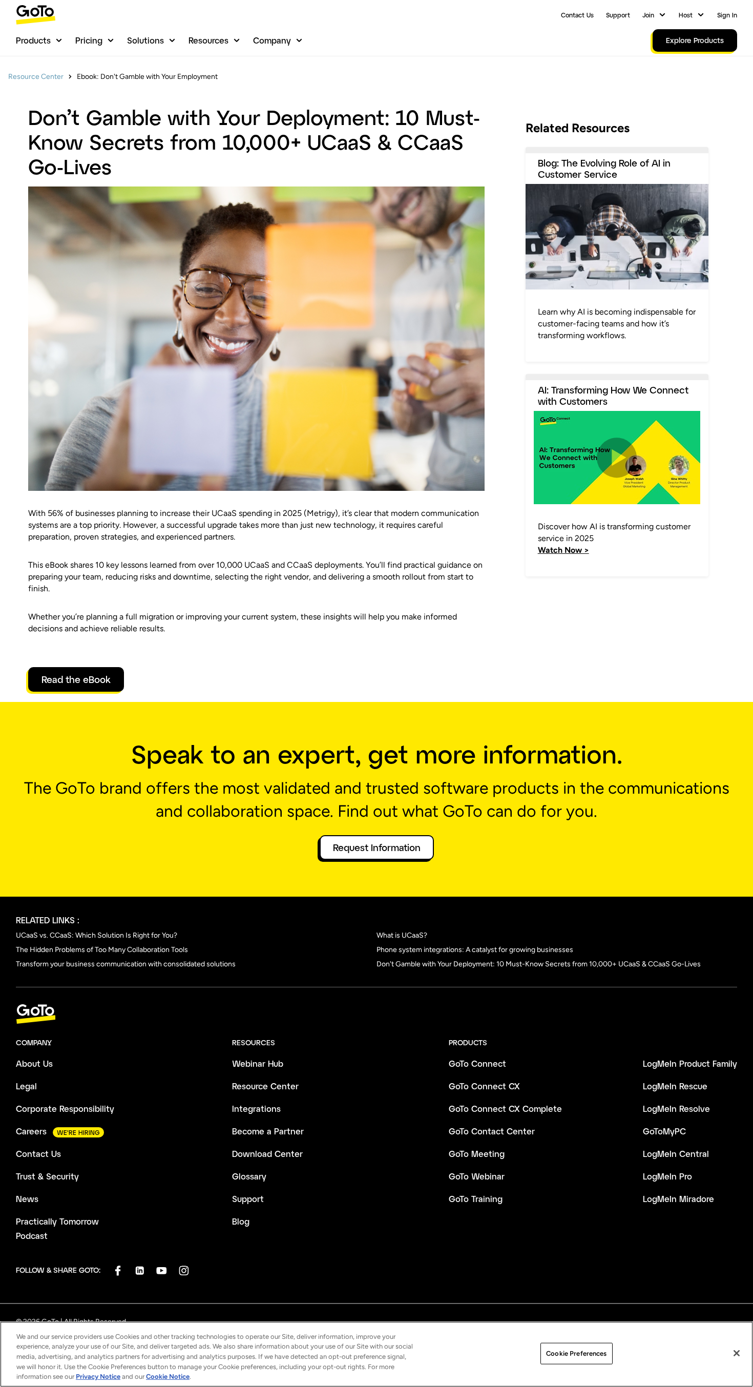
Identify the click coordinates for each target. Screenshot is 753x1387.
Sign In (727, 14)
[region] (376, 1354)
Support (618, 14)
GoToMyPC (664, 1131)
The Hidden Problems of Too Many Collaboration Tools (102, 949)
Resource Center (36, 76)
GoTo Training (476, 1199)
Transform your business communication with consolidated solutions (126, 964)
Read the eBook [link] (76, 679)
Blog (240, 1221)
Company (272, 40)
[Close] (736, 1353)
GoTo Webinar (477, 1176)
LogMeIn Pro (667, 1176)
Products (33, 40)
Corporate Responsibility (65, 1108)
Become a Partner (268, 1131)
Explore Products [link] (695, 40)
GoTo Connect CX (484, 1086)
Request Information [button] (377, 847)
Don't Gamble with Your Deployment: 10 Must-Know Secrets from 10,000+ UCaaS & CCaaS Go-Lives (538, 964)
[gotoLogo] (36, 14)
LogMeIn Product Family (690, 1063)
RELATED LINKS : (47, 920)
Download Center (267, 1153)
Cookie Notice (168, 1376)
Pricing (88, 40)
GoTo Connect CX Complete (505, 1108)
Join (648, 14)
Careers (31, 1131)
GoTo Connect (477, 1063)
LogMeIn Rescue (675, 1086)
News (27, 1199)
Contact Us (577, 14)
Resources (208, 40)
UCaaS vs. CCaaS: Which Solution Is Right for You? (96, 935)
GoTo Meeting (477, 1153)
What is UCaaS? (401, 935)
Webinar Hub (257, 1063)
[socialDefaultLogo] (117, 1270)
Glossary (249, 1176)
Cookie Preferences (576, 1353)
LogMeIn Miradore (678, 1199)
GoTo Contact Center (492, 1131)
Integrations (256, 1108)
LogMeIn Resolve (676, 1108)
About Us (34, 1063)
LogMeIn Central (676, 1153)
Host (686, 14)
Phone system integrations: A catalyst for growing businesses (474, 949)
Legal (26, 1086)
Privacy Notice (98, 1376)
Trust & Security (47, 1176)
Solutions (145, 40)
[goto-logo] (376, 1014)
